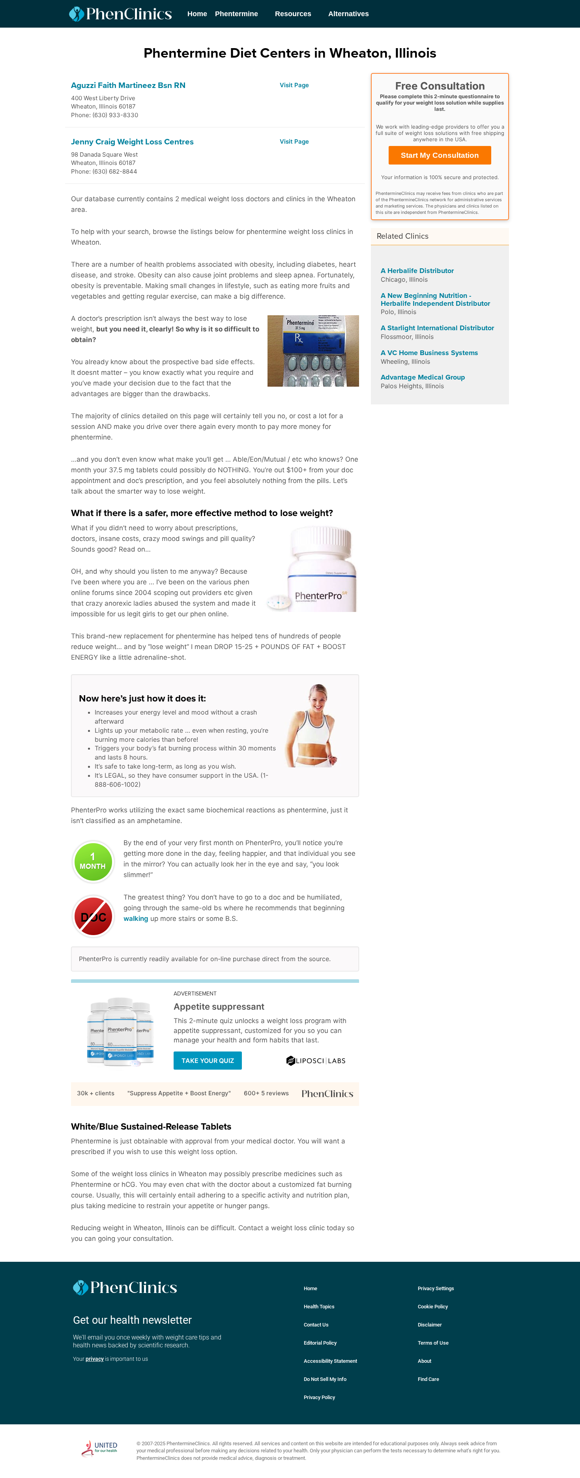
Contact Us (316, 1325)
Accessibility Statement (330, 1361)
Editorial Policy (320, 1343)
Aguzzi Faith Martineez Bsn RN (128, 85)
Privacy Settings (436, 1288)
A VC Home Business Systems (429, 352)
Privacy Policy (319, 1397)
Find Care (428, 1379)
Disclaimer (430, 1325)
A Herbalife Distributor (417, 270)
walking (135, 918)
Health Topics (319, 1307)
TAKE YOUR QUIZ (207, 1061)
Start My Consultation (440, 155)
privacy (95, 1359)
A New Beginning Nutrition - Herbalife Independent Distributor (435, 299)
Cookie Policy (433, 1307)
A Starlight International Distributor (437, 328)
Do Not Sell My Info (325, 1379)
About (424, 1361)
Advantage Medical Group (423, 377)
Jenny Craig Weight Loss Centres (132, 142)
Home (310, 1288)
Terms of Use (433, 1343)
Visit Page (294, 85)
